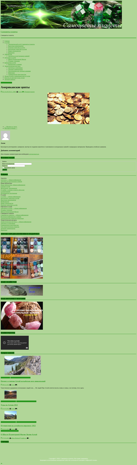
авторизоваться (34, 154)
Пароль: (5, 166)
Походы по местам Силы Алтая (14, 78)
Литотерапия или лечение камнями (19, 71)
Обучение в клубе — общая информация (14, 208)
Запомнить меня (9, 168)
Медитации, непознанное (9, 188)
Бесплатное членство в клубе (17, 49)
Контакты (11, 52)
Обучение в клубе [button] (6, 206)
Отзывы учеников (14, 61)
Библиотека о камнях (15, 64)
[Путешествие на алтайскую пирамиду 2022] (10, 419)
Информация (5, 201)
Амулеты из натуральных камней (18, 56)
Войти (4, 169)
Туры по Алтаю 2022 (9, 405)
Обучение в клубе (10, 57)
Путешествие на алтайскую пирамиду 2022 (18, 426)
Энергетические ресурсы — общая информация (16, 222)
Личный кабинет (9, 79)
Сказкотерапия (5, 191)
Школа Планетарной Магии (17, 59)
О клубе (7, 42)
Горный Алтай (5, 186)
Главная (7, 41)
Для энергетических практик (10, 227)
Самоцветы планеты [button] (7, 213)
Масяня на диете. (10, 126)
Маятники (11, 73)
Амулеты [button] (4, 178)
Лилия (20, 92)
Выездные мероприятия (15, 46)
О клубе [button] (3, 195)
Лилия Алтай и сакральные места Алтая (17, 76)
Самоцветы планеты (9, 32)
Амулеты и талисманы (15, 68)
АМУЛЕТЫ (8, 54)
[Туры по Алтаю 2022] (10, 398)
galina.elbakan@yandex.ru (19, 438)
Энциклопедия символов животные (12, 218)
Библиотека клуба (10, 63)
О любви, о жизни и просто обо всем (12, 190)
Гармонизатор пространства (17, 74)
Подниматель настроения (9, 193)
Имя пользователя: (8, 164)
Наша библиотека (6, 82)
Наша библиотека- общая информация (13, 185)
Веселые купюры (10, 128)
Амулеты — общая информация (11, 180)
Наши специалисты (14, 51)
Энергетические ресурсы (12, 66)
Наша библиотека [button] (6, 183)
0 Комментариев (29, 92)
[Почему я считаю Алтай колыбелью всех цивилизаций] (22, 374)
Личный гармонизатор (15, 69)
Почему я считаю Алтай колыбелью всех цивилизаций (23, 381)
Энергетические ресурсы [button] (9, 220)
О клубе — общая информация (10, 196)
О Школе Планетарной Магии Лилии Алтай (19, 434)
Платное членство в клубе (16, 47)
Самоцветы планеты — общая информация (14, 215)
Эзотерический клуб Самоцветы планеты (21, 44)
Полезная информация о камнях (11, 217)
